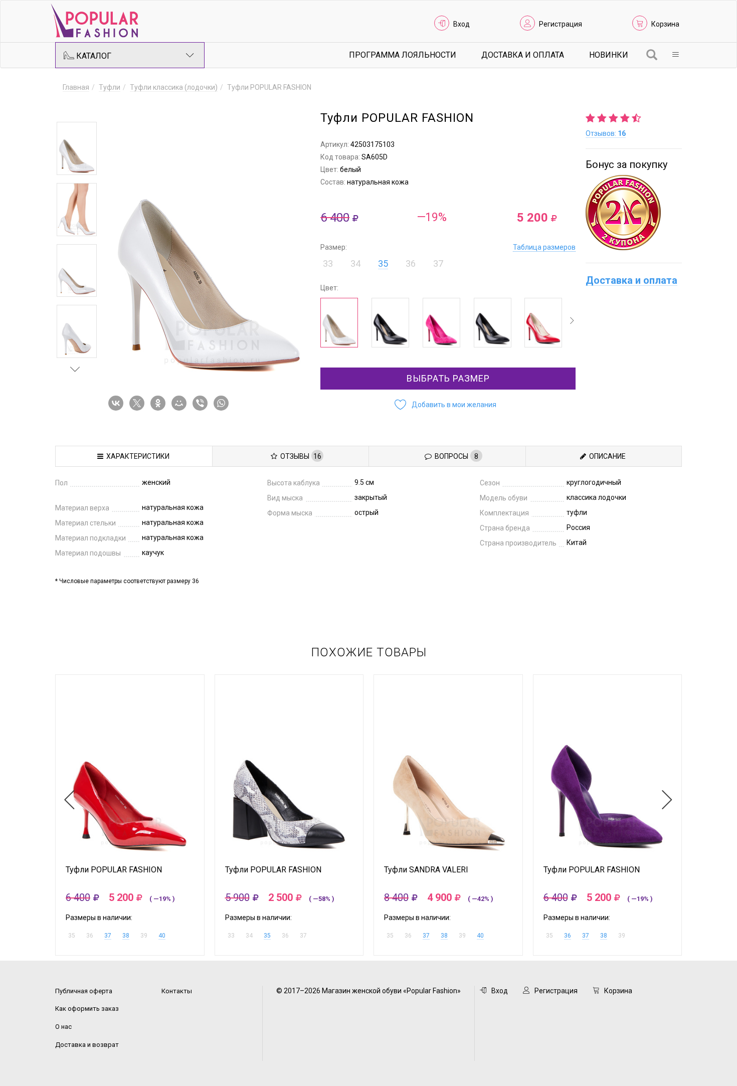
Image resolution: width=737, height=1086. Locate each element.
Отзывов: (606, 133)
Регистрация (560, 24)
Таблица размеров (544, 247)
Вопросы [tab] (455, 456)
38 (125, 935)
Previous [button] (75, 107)
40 (161, 935)
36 (567, 935)
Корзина (665, 24)
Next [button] (75, 369)
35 (383, 263)
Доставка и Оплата (522, 55)
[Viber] (202, 403)
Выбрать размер (448, 378)
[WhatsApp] (223, 403)
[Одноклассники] (159, 403)
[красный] (543, 322)
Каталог (92, 56)
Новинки (608, 55)
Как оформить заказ (87, 1008)
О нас (63, 1026)
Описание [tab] (606, 456)
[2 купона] (634, 212)
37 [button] (438, 263)
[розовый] (441, 322)
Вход (461, 24)
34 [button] (355, 263)
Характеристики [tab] (136, 456)
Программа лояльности (402, 55)
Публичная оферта (83, 991)
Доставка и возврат (87, 1044)
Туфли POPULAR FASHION (114, 869)
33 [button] (328, 263)
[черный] (390, 322)
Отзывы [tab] (299, 456)
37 (107, 935)
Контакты (176, 991)
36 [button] (411, 263)
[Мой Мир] (181, 403)
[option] (76, 148)
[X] (138, 403)
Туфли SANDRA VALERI (426, 869)
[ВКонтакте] (117, 403)
